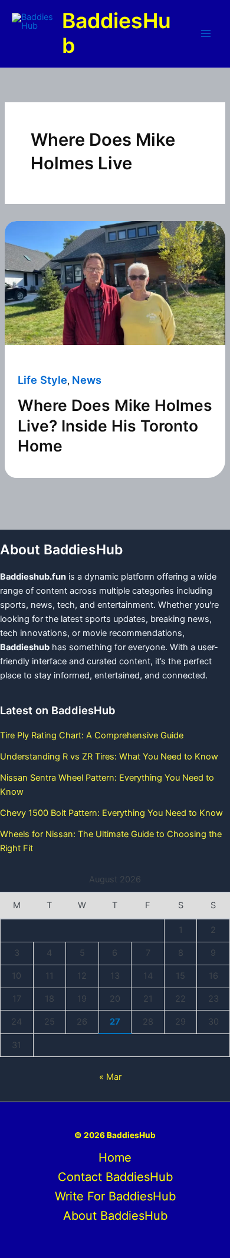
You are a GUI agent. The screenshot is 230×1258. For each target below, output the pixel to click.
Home (115, 1157)
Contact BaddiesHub (115, 1177)
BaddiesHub (116, 33)
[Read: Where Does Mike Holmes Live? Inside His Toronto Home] (115, 283)
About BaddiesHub (115, 1216)
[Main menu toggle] (205, 33)
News (86, 379)
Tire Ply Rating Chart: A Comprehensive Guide (91, 735)
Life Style (42, 379)
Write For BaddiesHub (115, 1196)
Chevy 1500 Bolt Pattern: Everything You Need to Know (111, 813)
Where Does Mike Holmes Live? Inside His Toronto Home (115, 425)
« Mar (110, 1077)
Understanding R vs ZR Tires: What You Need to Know (109, 756)
